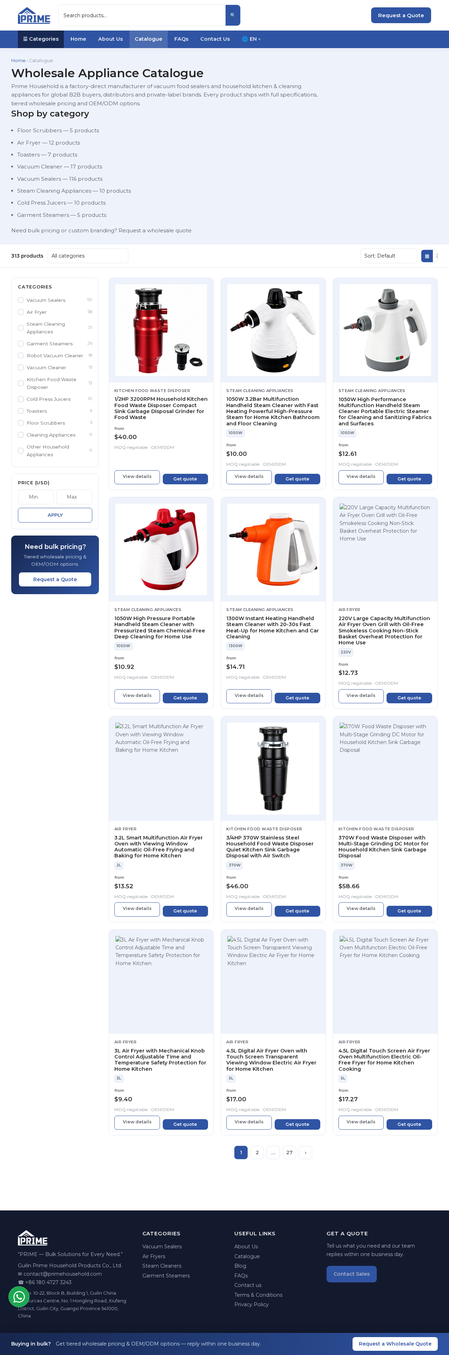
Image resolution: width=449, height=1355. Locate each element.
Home (78, 39)
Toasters (28, 154)
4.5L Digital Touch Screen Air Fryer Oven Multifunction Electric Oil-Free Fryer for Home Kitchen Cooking (384, 1060)
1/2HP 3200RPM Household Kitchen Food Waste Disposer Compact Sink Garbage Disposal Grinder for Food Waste (161, 408)
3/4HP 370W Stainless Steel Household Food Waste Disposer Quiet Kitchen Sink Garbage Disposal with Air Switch (270, 847)
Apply (55, 515)
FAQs (181, 39)
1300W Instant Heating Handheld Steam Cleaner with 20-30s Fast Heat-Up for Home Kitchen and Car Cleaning (272, 627)
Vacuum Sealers (39, 178)
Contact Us (215, 39)
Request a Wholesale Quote (395, 1344)
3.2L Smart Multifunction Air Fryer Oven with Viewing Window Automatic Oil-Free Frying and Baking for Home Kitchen (158, 847)
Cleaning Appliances (59, 435)
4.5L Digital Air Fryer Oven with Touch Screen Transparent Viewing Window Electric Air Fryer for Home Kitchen (271, 1060)
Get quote (185, 478)
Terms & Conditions (258, 1295)
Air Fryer (29, 142)
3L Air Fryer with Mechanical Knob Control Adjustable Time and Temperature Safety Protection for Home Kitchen (160, 1060)
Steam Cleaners (161, 1266)
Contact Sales (352, 1274)
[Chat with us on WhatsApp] (18, 1296)
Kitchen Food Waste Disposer (59, 383)
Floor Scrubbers (39, 130)
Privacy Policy (251, 1304)
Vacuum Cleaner (39, 166)
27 (289, 1152)
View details (137, 476)
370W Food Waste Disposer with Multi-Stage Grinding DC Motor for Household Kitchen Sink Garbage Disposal (384, 847)
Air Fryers (153, 1256)
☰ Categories (41, 39)
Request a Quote (401, 15)
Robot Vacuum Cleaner (59, 355)
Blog (240, 1266)
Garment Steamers (43, 215)
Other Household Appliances (59, 450)
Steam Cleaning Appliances (54, 190)
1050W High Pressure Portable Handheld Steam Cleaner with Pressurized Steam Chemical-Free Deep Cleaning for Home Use (159, 627)
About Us (110, 39)
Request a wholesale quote (155, 230)
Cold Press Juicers (41, 202)
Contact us (247, 1285)
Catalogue (148, 39)
